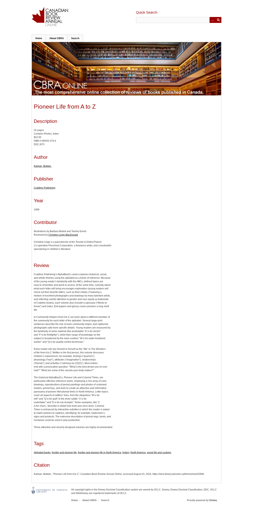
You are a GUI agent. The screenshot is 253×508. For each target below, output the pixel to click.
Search (75, 38)
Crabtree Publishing (44, 187)
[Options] (212, 20)
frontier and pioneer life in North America (99, 452)
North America (138, 452)
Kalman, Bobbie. (43, 166)
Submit (218, 20)
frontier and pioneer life (64, 452)
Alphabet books (42, 452)
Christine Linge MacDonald (63, 234)
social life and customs (159, 452)
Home (38, 38)
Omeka (213, 500)
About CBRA (56, 38)
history (125, 452)
